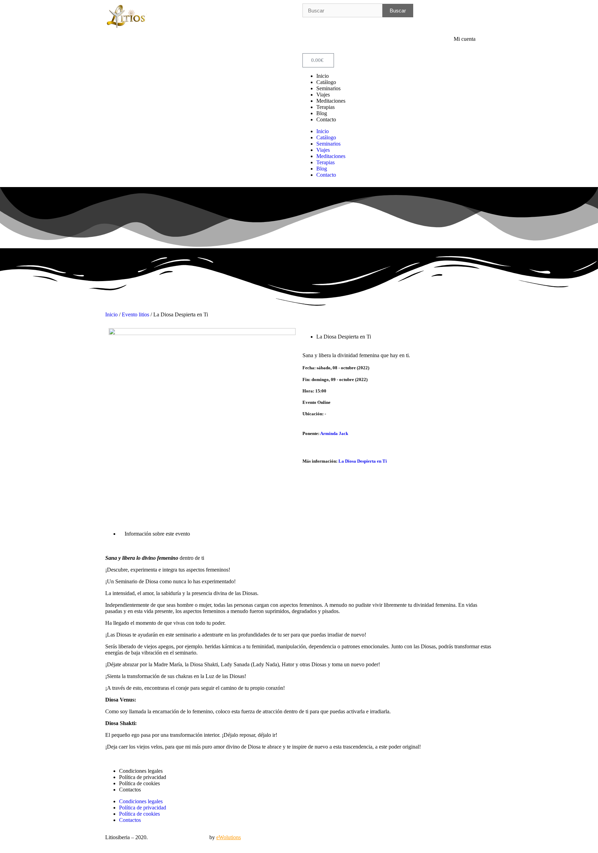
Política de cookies (139, 783)
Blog (321, 113)
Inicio (322, 76)
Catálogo (326, 82)
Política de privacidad (142, 777)
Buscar (398, 10)
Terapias (325, 107)
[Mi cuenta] (484, 44)
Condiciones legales (141, 771)
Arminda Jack (334, 433)
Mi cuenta (464, 39)
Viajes (323, 95)
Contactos (130, 789)
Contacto (326, 119)
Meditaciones (330, 101)
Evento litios (135, 314)
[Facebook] (311, 26)
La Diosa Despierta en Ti (362, 461)
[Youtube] (329, 26)
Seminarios (328, 88)
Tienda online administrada (178, 837)
